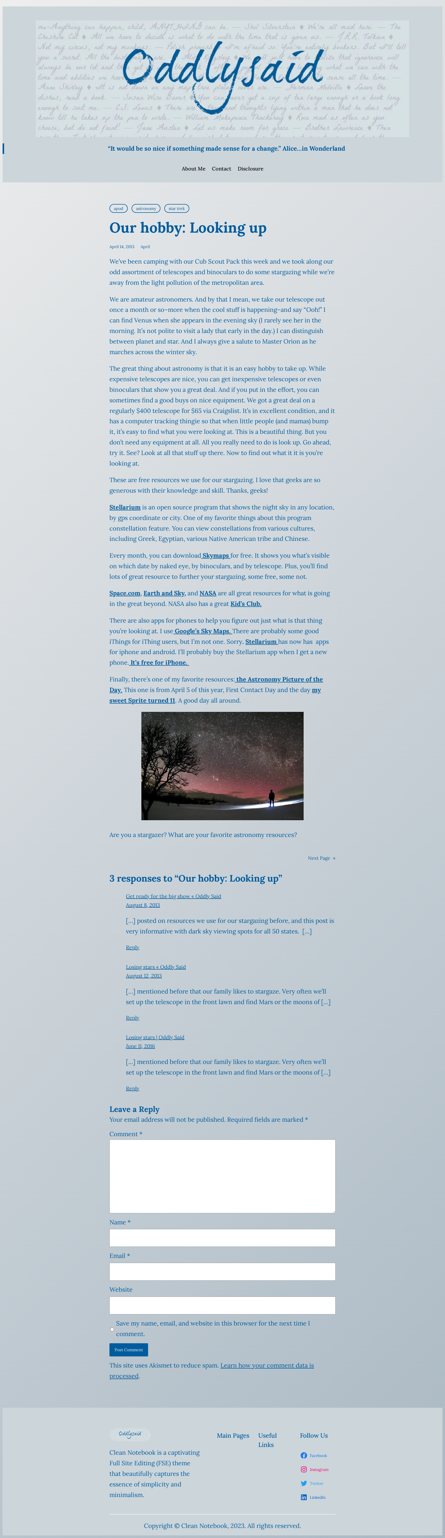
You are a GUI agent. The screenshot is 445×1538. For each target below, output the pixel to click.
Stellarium (261, 642)
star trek (177, 208)
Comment (125, 1134)
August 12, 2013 (144, 975)
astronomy (146, 208)
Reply (132, 947)
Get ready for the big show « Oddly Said (173, 896)
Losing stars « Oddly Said (156, 967)
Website (121, 1289)
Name (120, 1222)
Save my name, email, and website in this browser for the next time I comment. (213, 1328)
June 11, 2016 (140, 1046)
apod (118, 208)
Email (119, 1256)
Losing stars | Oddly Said (155, 1037)
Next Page (322, 858)
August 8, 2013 (143, 905)
